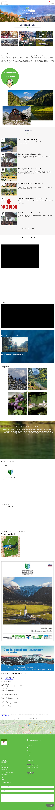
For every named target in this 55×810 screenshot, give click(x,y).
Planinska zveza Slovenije (7, 772)
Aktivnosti (29, 747)
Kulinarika (29, 754)
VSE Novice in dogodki (27, 228)
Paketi (28, 755)
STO (2, 777)
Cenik (2, 779)
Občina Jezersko (5, 766)
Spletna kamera (4, 767)
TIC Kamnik (3, 771)
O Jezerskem (30, 744)
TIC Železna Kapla (5, 776)
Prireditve (29, 749)
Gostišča (29, 752)
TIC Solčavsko (4, 769)
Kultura (28, 750)
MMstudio (52, 808)
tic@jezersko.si (5, 4)
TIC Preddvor (4, 774)
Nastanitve (29, 745)
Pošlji (50, 805)
